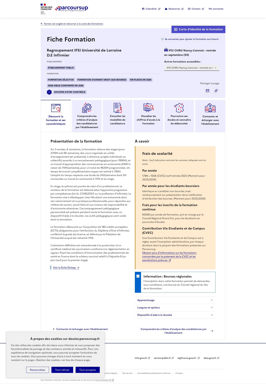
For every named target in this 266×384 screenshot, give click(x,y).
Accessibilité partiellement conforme (153, 373)
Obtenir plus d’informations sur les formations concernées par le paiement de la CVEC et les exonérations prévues (169, 256)
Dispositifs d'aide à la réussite (154, 315)
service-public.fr (162, 358)
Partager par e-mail (207, 91)
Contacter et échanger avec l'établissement (82, 329)
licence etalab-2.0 (103, 380)
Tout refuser (62, 370)
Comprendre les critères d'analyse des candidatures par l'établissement (173, 331)
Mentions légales (110, 373)
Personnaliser (37, 370)
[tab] (56, 116)
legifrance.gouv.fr (187, 358)
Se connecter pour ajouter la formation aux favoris (192, 39)
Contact (196, 8)
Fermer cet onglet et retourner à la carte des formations (73, 23)
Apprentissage (145, 300)
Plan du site (127, 373)
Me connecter (216, 8)
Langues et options (148, 307)
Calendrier (151, 8)
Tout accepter (87, 370)
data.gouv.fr (210, 358)
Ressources (174, 8)
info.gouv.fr (141, 358)
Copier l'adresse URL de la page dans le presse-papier (216, 91)
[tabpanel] (133, 236)
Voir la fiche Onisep (64, 267)
